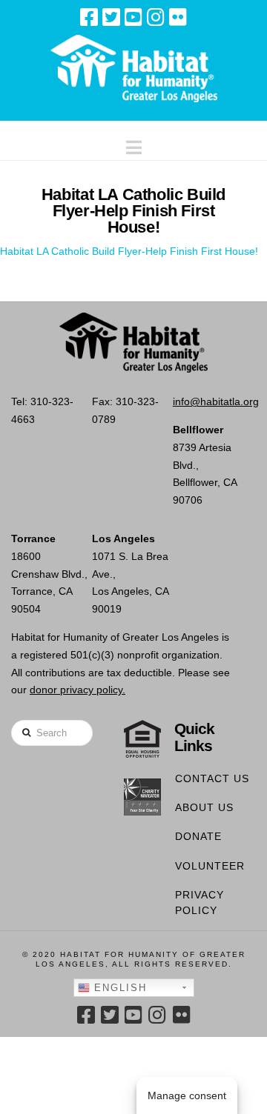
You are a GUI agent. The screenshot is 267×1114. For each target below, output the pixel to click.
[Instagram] (156, 17)
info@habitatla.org (216, 401)
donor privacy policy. (77, 690)
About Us (204, 807)
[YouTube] (133, 17)
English (118, 987)
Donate (198, 836)
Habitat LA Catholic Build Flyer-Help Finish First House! (129, 251)
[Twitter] (111, 17)
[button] (134, 144)
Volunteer (210, 866)
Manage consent (187, 1095)
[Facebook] (89, 17)
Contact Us (212, 778)
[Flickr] (178, 17)
